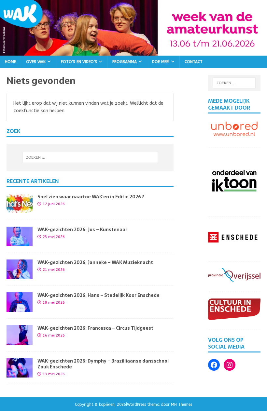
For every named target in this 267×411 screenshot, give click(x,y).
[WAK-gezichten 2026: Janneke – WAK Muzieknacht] (20, 275)
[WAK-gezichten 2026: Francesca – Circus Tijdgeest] (20, 340)
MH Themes (181, 404)
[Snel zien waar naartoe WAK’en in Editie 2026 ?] (20, 209)
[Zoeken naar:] (90, 157)
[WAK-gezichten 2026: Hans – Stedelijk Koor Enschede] (20, 308)
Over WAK (36, 62)
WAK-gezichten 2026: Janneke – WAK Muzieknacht (95, 262)
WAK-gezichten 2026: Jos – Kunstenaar (82, 229)
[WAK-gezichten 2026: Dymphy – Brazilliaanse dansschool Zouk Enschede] (20, 373)
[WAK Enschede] (133, 51)
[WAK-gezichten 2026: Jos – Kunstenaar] (20, 242)
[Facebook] (214, 365)
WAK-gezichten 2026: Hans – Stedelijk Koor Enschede (98, 295)
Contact (194, 62)
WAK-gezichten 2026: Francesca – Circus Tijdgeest (95, 328)
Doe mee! (160, 62)
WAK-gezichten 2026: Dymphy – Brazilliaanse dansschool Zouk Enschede (103, 363)
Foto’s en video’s (79, 62)
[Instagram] (229, 365)
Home (10, 62)
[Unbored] (234, 134)
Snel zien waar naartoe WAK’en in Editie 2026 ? (90, 196)
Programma (124, 62)
